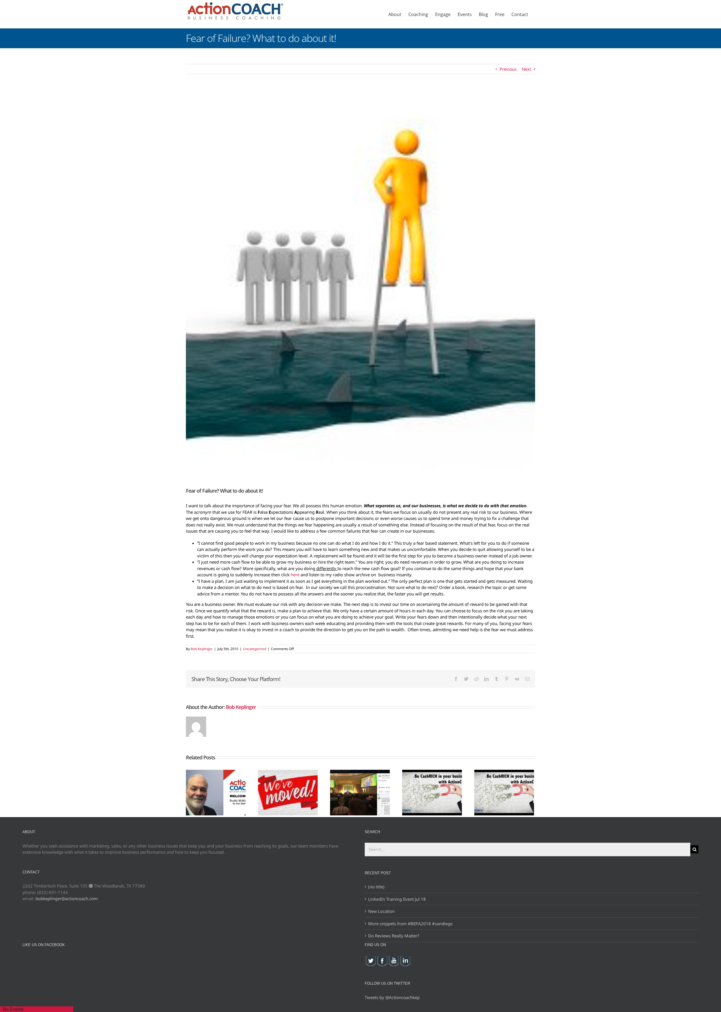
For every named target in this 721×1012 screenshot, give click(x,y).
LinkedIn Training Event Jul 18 (397, 899)
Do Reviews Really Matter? (393, 935)
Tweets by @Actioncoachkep (392, 997)
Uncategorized (254, 648)
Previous (508, 69)
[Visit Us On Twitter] (370, 958)
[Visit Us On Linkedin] (405, 958)
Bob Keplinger (202, 648)
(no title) (376, 886)
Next (526, 69)
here (295, 574)
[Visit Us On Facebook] (382, 958)
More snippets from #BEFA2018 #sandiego (410, 923)
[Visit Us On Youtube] (393, 958)
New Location (381, 911)
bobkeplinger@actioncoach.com (66, 898)
